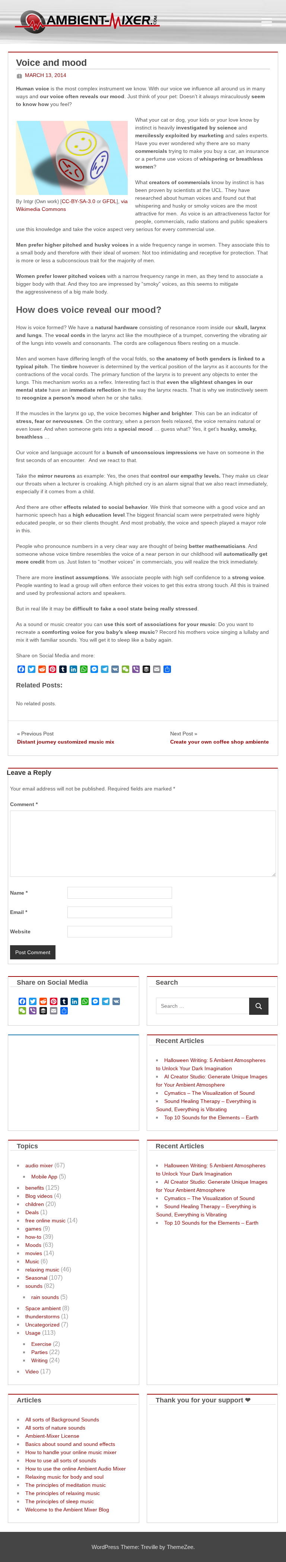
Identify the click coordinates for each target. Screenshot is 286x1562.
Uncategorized (42, 1325)
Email (18, 912)
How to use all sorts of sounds (60, 1460)
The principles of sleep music (59, 1501)
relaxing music (42, 1270)
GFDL (109, 201)
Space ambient (43, 1308)
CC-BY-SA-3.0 (78, 201)
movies (33, 1253)
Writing (39, 1360)
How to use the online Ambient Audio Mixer (75, 1469)
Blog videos (39, 1196)
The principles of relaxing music (62, 1493)
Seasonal (36, 1278)
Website (20, 931)
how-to (33, 1237)
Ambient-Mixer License (52, 1436)
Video (32, 1372)
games (33, 1229)
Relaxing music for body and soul (64, 1477)
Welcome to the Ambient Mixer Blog (67, 1510)
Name (19, 893)
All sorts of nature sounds (55, 1428)
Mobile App (44, 1177)
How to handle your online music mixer (71, 1452)
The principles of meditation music (65, 1485)
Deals (32, 1212)
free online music (45, 1220)
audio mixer (39, 1165)
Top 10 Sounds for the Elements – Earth (211, 1117)
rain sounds (45, 1297)
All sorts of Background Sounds (62, 1420)
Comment (24, 804)
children (34, 1204)
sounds (33, 1286)
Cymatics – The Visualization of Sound (209, 1093)
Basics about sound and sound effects (70, 1444)
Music (32, 1261)
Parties (39, 1352)
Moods (33, 1245)
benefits (34, 1188)
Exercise (41, 1344)
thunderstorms (42, 1316)
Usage (33, 1333)
